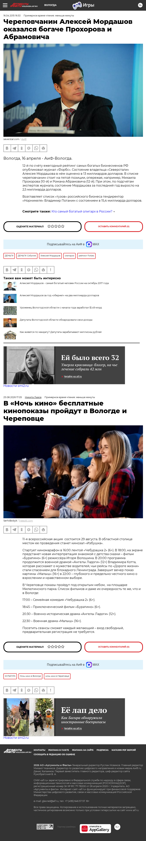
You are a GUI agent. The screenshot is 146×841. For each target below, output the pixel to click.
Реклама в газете (58, 750)
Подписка (103, 750)
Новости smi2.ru (16, 386)
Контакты (39, 750)
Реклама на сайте (83, 750)
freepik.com (26, 520)
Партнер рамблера (66, 827)
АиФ (24, 139)
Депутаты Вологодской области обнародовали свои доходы (56, 319)
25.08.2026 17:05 (12, 397)
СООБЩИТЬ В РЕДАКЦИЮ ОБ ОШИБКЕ (54, 754)
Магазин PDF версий (124, 750)
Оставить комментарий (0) (113, 226)
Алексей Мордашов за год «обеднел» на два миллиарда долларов (59, 295)
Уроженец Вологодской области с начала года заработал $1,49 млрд (61, 307)
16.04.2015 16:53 (12, 15)
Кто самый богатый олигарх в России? (82, 211)
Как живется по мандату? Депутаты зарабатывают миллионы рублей (61, 332)
